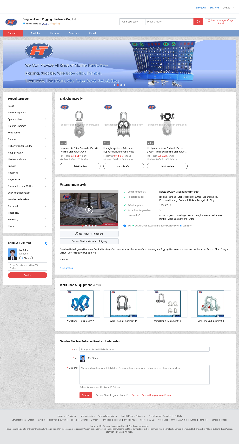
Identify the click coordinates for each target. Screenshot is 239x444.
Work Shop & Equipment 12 (80, 320)
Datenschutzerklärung (107, 416)
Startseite (13, 33)
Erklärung (72, 416)
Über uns (54, 33)
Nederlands (163, 419)
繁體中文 (53, 419)
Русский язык (130, 419)
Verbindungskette (17, 112)
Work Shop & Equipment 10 (167, 320)
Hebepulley (13, 212)
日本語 (63, 419)
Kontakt (93, 33)
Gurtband (13, 206)
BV (181, 225)
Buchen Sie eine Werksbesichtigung (89, 241)
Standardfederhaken (18, 199)
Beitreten (214, 7)
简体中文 (42, 419)
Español (84, 419)
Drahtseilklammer (17, 125)
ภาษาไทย (182, 419)
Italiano (117, 419)
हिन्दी (173, 419)
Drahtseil (12, 139)
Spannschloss (15, 119)
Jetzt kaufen (80, 166)
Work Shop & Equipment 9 (211, 320)
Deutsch (94, 419)
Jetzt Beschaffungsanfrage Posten (152, 395)
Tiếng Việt (203, 419)
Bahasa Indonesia (219, 419)
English (31, 419)
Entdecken (74, 33)
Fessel (11, 105)
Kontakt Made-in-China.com (133, 416)
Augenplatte (14, 179)
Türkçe (193, 419)
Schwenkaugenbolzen (19, 192)
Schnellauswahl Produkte (160, 416)
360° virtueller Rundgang (91, 233)
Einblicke (178, 416)
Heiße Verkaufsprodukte (20, 145)
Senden (86, 395)
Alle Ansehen (66, 267)
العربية (151, 419)
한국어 (143, 419)
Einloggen (201, 7)
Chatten (27, 258)
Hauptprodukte (15, 152)
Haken (11, 226)
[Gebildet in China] (24, 6)
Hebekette (13, 172)
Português (106, 419)
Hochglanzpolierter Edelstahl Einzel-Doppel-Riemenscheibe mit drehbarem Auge (166, 152)
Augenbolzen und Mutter (20, 186)
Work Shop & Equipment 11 (123, 320)
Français (73, 419)
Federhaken (14, 132)
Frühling (12, 165)
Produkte (35, 33)
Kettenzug (13, 219)
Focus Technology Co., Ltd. (116, 426)
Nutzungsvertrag (87, 416)
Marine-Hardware (17, 159)
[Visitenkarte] (46, 243)
